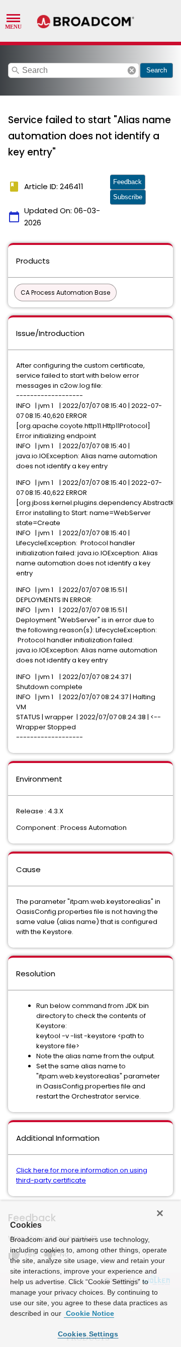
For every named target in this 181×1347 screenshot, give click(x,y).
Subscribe (127, 197)
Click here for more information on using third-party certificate (81, 1175)
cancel (132, 70)
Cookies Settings (88, 1334)
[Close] (160, 1213)
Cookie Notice (89, 1313)
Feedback (127, 182)
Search (156, 70)
